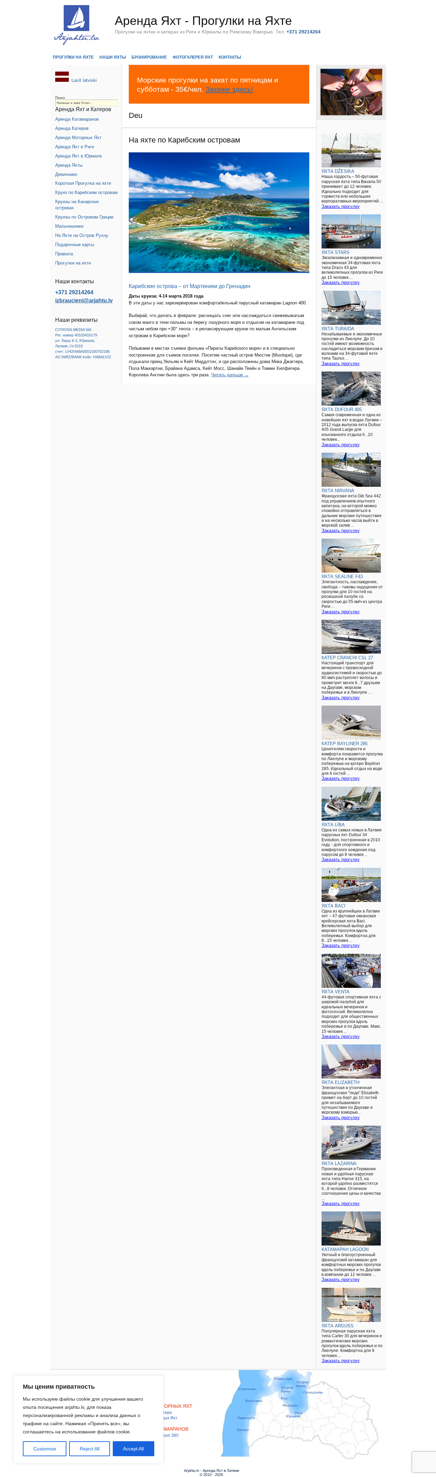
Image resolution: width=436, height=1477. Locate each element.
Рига (298, 1413)
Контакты (230, 57)
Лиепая (243, 1430)
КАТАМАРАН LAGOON (345, 1249)
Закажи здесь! (229, 89)
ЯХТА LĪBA (333, 824)
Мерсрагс (290, 1405)
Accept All (133, 1448)
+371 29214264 (74, 292)
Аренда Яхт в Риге (74, 146)
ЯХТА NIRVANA (338, 490)
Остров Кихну (302, 1384)
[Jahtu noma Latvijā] (62, 80)
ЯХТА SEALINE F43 (342, 576)
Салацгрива (313, 1392)
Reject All (89, 1448)
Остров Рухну (287, 1389)
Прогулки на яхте (73, 57)
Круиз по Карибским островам (86, 192)
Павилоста (246, 1418)
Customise (44, 1448)
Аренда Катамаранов (77, 119)
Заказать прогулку (341, 206)
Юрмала (293, 1416)
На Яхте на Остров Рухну (81, 235)
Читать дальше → (230, 374)
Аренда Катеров (72, 128)
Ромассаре (283, 1379)
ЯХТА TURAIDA (338, 328)
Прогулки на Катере (153, 1412)
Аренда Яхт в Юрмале (78, 156)
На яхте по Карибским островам (184, 140)
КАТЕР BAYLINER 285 (345, 743)
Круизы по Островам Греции (84, 217)
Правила (64, 253)
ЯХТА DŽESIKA (338, 171)
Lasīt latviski (84, 80)
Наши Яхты (112, 57)
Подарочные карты (74, 244)
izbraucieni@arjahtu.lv (84, 300)
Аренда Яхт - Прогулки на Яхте (203, 21)
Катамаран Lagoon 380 (156, 1435)
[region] (89, 1419)
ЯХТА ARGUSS (338, 1325)
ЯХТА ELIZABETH (340, 1082)
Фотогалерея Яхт (193, 57)
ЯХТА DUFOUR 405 (342, 409)
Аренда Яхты (68, 165)
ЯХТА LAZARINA (339, 1163)
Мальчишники (69, 226)
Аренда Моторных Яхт (78, 137)
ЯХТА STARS (335, 252)
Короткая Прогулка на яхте (83, 183)
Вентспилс (254, 1401)
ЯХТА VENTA (335, 991)
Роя (284, 1398)
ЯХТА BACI (333, 905)
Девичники (66, 174)
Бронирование (149, 57)
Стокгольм (246, 1389)
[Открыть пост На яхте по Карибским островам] (219, 212)
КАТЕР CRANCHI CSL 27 (347, 657)
